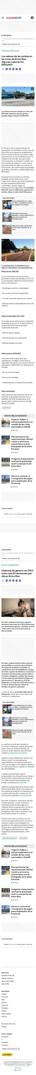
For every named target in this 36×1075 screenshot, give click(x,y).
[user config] (32, 17)
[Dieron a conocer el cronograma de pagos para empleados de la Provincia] (5, 479)
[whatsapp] (7, 69)
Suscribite (7, 1054)
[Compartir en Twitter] (13, 69)
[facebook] (10, 69)
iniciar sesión (13, 514)
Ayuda (28, 1065)
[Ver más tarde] (2, 69)
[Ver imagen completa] (32, 88)
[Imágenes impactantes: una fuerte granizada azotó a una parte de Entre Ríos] (5, 462)
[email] (17, 69)
